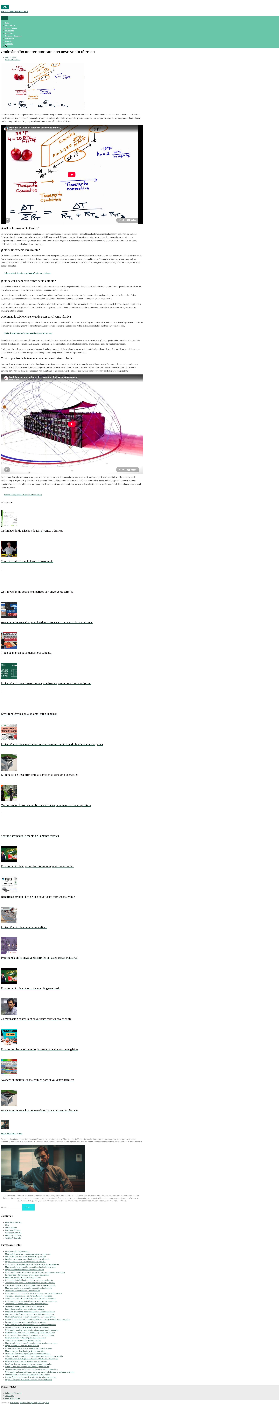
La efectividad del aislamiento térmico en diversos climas (27, 1275)
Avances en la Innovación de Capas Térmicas (22, 1290)
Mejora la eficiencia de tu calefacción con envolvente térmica (28, 1380)
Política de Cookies (12, 1398)
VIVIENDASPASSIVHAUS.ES (14, 11)
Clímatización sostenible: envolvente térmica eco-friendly (27, 1327)
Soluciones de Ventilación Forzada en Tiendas (23, 1340)
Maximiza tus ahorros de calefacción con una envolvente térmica (30, 1317)
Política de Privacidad (13, 1393)
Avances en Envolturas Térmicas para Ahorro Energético (26, 1304)
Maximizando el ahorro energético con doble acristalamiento (28, 1288)
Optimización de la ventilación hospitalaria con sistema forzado (29, 1335)
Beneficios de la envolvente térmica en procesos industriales (28, 1364)
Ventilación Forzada (13, 1238)
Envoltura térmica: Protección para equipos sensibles (25, 1338)
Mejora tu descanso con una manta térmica (22, 1345)
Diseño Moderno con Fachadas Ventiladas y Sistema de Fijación (30, 1332)
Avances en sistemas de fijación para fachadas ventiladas (27, 1353)
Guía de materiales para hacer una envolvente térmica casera (28, 1348)
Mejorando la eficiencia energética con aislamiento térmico (28, 1254)
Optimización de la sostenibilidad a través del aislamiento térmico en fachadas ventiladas (39, 1372)
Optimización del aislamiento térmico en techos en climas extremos (31, 1301)
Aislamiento (10, 25)
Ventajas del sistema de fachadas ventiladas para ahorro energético (31, 1369)
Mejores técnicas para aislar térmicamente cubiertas (25, 1262)
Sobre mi (8, 41)
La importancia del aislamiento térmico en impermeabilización (29, 1280)
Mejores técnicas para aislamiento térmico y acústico (25, 1256)
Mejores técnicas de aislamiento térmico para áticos (25, 1351)
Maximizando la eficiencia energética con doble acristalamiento (29, 1314)
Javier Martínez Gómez (11, 1133)
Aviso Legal (9, 1396)
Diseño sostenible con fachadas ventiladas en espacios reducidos (30, 1324)
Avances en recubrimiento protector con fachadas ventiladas (28, 1296)
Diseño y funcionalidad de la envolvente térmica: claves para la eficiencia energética (37, 1319)
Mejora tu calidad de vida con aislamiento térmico (24, 1269)
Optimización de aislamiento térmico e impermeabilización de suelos (31, 1330)
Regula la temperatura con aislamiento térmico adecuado (27, 1259)
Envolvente (9, 31)
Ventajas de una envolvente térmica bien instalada (24, 1306)
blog (7, 1225)
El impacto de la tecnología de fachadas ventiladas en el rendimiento (31, 1359)
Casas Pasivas (11, 28)
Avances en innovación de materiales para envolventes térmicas (30, 1283)
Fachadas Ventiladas (13, 1233)
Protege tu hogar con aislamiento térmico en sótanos (25, 1322)
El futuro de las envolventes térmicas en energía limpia (26, 1361)
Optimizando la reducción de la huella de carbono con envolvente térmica (33, 1293)
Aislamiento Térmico (13, 1222)
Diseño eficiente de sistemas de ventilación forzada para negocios (30, 1377)
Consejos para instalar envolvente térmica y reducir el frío (27, 1366)
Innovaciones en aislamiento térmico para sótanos (24, 1309)
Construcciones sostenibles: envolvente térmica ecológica (27, 1374)
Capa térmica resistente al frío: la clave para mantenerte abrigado (30, 1285)
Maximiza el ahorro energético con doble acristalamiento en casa (30, 1267)
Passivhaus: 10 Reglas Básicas (17, 1251)
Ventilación (9, 38)
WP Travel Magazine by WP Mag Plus (34, 1403)
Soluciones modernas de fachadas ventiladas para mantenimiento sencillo (34, 1356)
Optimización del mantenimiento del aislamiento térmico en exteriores (32, 1264)
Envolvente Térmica (12, 60)
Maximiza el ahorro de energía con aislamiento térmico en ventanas (31, 1343)
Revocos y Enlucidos (13, 36)
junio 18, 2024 (10, 57)
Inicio (7, 23)
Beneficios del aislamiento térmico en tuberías (23, 1277)
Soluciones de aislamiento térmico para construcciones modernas (30, 1298)
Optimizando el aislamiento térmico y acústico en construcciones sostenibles (35, 1272)
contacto (9, 44)
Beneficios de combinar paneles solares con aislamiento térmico (30, 1311)
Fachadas (9, 33)
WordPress (14, 1403)
